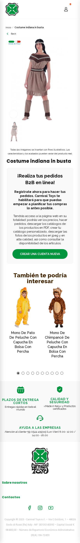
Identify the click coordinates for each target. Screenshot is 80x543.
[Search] (58, 9)
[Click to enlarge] (13, 114)
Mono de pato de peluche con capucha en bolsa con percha (23, 342)
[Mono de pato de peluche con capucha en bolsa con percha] (23, 307)
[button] (18, 373)
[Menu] (73, 9)
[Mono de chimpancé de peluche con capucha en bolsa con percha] (57, 307)
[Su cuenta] (66, 9)
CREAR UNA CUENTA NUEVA (40, 254)
